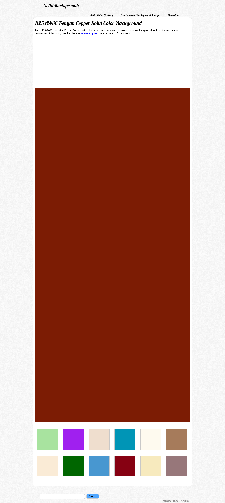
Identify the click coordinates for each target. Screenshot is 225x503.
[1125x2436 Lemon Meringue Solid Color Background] (150, 475)
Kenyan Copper (89, 33)
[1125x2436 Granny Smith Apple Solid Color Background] (47, 449)
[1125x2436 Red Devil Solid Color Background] (124, 475)
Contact (185, 500)
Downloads (174, 15)
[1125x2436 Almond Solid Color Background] (99, 449)
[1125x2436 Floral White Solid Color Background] (150, 449)
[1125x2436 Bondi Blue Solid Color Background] (124, 449)
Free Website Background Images (140, 15)
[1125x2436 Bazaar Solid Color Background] (176, 475)
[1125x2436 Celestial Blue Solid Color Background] (99, 475)
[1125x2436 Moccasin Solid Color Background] (47, 475)
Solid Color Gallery (101, 15)
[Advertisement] (112, 62)
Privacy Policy (170, 500)
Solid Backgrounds (61, 6)
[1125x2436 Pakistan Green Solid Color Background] (73, 475)
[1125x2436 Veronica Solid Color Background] (73, 449)
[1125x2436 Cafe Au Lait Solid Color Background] (176, 449)
